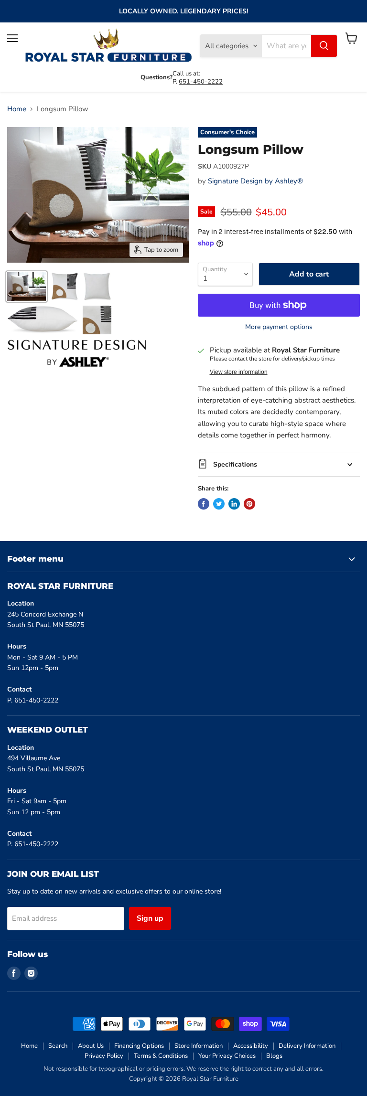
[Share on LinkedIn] (234, 504)
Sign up (150, 918)
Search (57, 1046)
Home (16, 109)
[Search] (324, 46)
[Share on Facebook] (203, 504)
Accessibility (250, 1046)
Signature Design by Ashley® (255, 181)
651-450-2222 (201, 81)
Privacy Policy (104, 1056)
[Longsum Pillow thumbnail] (26, 286)
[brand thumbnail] (77, 353)
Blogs (274, 1056)
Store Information (198, 1046)
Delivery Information (307, 1046)
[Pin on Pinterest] (249, 504)
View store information (239, 372)
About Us (91, 1046)
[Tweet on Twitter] (219, 504)
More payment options (279, 327)
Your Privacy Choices (227, 1056)
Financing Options (139, 1046)
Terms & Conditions (161, 1056)
